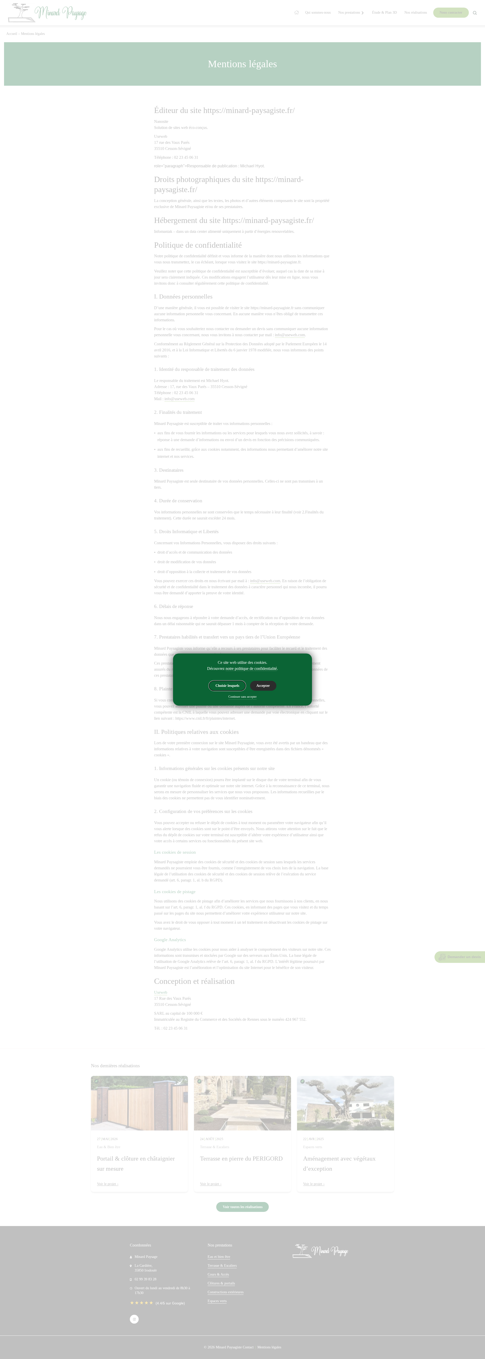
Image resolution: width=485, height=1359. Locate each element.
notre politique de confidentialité (251, 668)
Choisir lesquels (227, 686)
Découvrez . (242, 668)
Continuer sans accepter (242, 696)
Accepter (263, 686)
